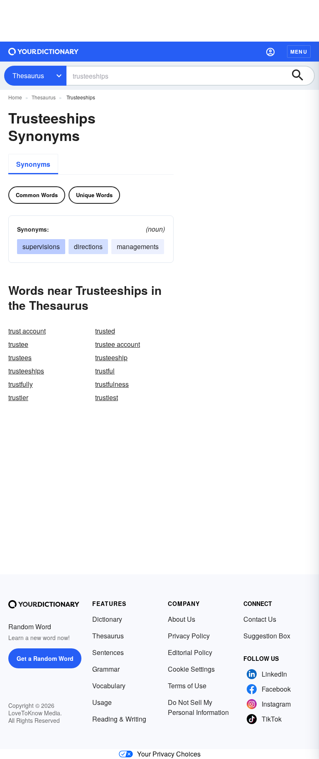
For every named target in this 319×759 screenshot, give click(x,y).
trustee (18, 344)
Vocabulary (108, 685)
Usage (102, 702)
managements (138, 246)
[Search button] (301, 76)
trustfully (20, 384)
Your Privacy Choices (169, 754)
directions (88, 246)
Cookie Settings (191, 669)
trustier (18, 397)
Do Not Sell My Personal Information (198, 707)
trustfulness (112, 384)
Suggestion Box (266, 635)
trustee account (117, 344)
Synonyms (33, 164)
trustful (105, 371)
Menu (298, 51)
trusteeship (111, 357)
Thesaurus (28, 75)
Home (15, 97)
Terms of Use (187, 685)
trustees (20, 357)
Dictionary (107, 619)
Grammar (106, 669)
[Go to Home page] (43, 51)
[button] (270, 51)
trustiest (106, 397)
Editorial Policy (190, 652)
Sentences (108, 652)
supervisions (41, 246)
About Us (181, 619)
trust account (27, 331)
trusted (105, 331)
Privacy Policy (189, 635)
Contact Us (259, 619)
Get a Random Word (45, 658)
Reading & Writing (119, 719)
